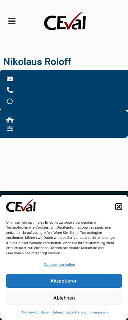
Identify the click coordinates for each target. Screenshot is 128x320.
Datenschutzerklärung (69, 312)
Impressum (99, 312)
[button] (119, 207)
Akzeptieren (64, 281)
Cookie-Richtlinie (34, 312)
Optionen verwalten (59, 264)
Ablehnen (64, 298)
